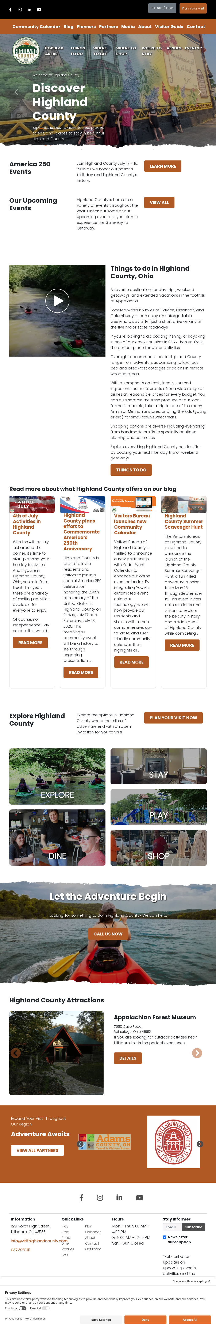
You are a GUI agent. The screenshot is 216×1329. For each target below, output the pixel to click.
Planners (86, 27)
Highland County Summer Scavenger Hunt (184, 521)
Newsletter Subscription (179, 1240)
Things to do (131, 470)
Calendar (93, 1232)
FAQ (65, 1254)
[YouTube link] (39, 9)
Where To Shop (126, 50)
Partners (108, 27)
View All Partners (37, 1150)
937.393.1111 (20, 1250)
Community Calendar (36, 27)
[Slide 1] (59, 128)
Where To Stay (152, 50)
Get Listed (93, 1249)
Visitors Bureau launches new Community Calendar (132, 524)
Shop (66, 1237)
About (145, 27)
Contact (196, 27)
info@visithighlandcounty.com (39, 1240)
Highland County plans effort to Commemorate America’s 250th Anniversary (81, 532)
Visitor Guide (169, 27)
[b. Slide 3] (41, 128)
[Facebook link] (10, 9)
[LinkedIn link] (29, 9)
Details (127, 1064)
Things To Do (77, 50)
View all (159, 202)
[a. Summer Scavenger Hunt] (35, 128)
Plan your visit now (173, 718)
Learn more (163, 166)
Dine (65, 1243)
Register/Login (162, 8)
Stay (65, 1232)
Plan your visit (193, 8)
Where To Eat (100, 50)
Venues (174, 48)
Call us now (108, 934)
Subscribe (193, 1227)
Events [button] (192, 48)
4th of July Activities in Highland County (27, 524)
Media (128, 27)
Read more (30, 643)
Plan (88, 1226)
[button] (82, 1144)
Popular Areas (54, 50)
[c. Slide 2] (53, 128)
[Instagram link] (20, 9)
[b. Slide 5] (47, 128)
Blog (68, 27)
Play (65, 1226)
